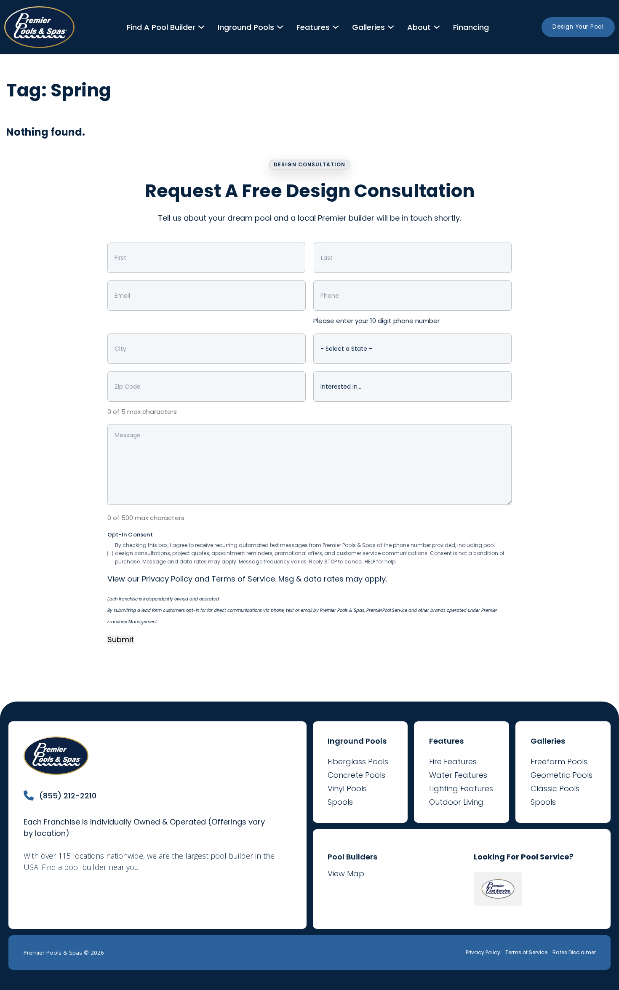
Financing (471, 27)
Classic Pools (555, 788)
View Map (346, 873)
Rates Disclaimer (574, 952)
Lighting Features (461, 788)
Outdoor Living (456, 802)
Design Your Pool (577, 27)
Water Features (458, 775)
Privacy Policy (167, 579)
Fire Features (453, 761)
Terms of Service (243, 579)
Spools (340, 802)
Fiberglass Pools (358, 761)
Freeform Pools (559, 761)
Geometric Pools (561, 775)
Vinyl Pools (347, 788)
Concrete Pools (356, 775)
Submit (120, 639)
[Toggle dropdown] (201, 27)
